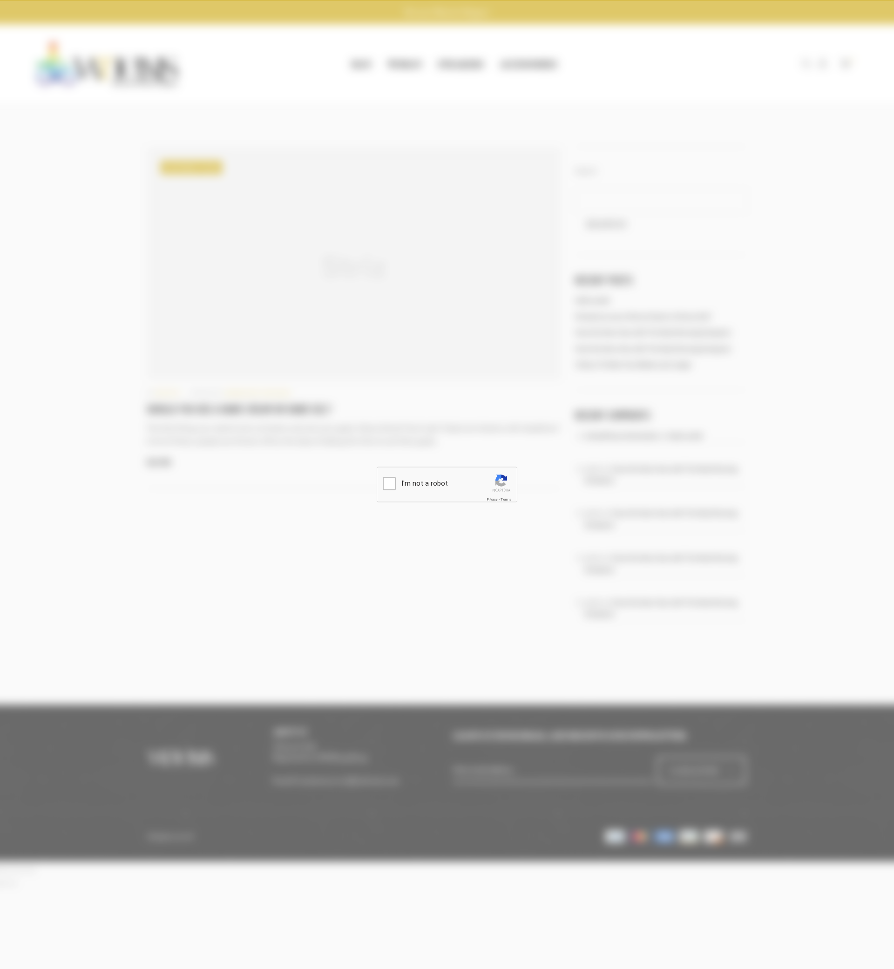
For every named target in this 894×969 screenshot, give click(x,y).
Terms (506, 499)
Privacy (492, 499)
